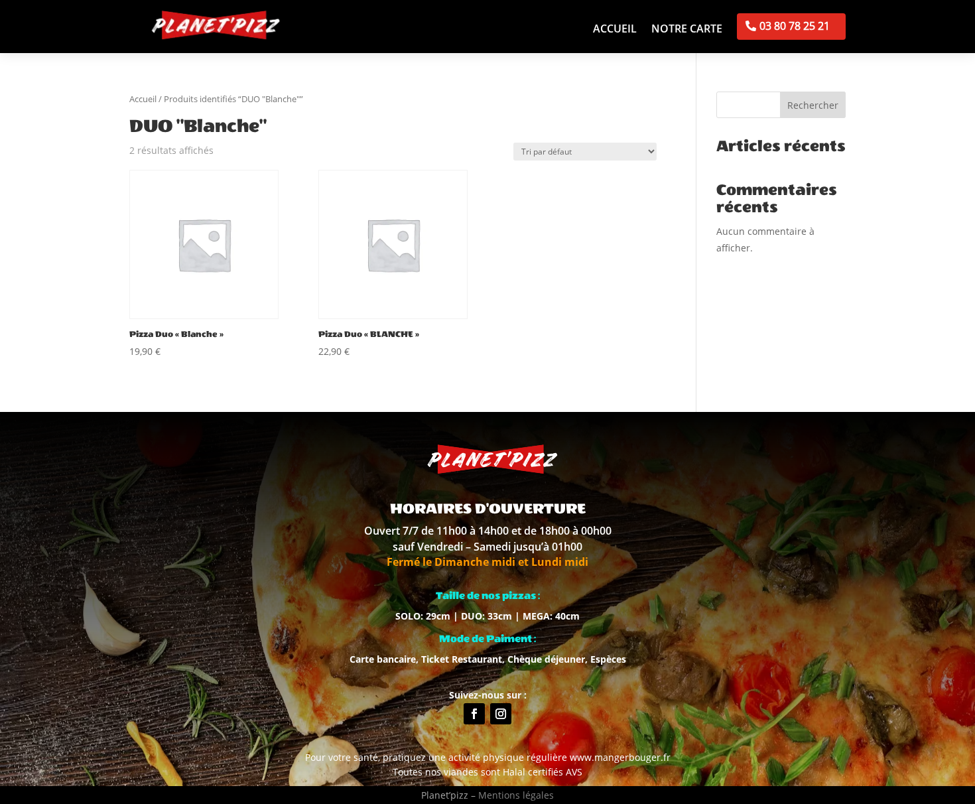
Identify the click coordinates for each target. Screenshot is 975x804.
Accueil (615, 30)
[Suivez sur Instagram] (500, 713)
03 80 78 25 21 (794, 26)
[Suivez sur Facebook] (474, 713)
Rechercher (812, 105)
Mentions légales (516, 795)
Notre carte (686, 30)
